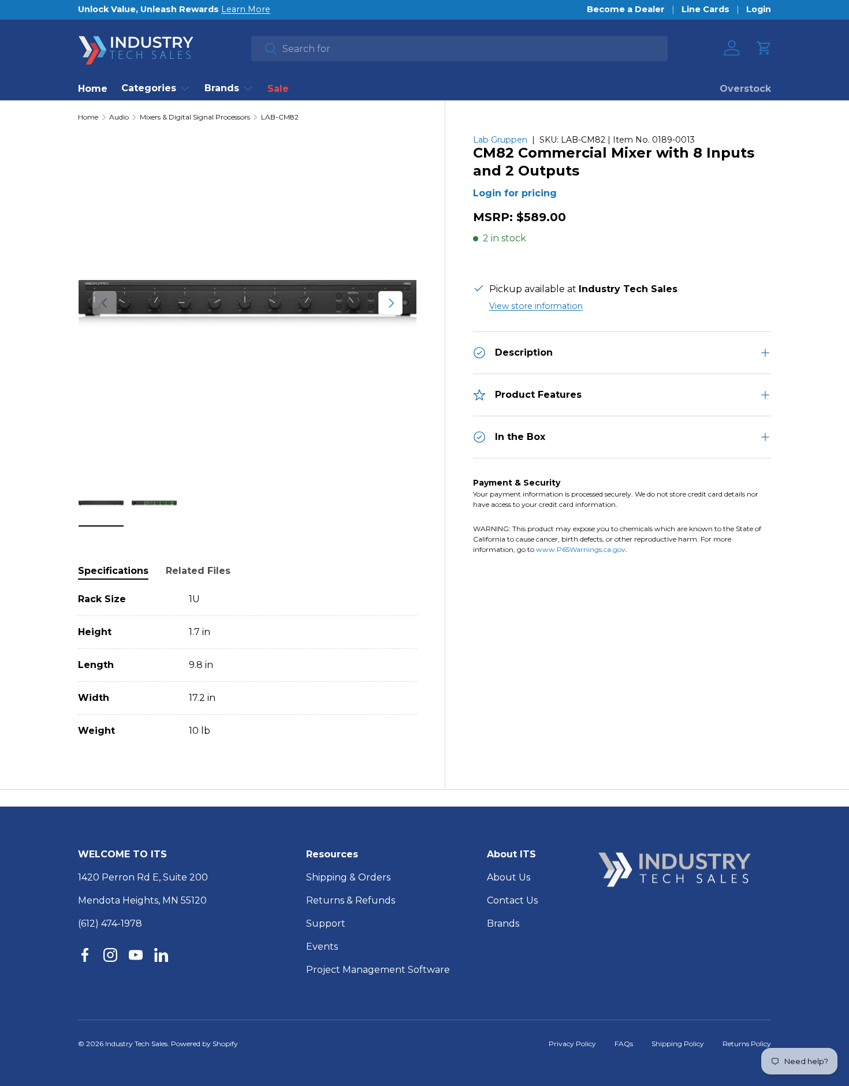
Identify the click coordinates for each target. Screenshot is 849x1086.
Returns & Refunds (350, 900)
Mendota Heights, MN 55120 (142, 900)
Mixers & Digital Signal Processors (195, 117)
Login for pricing (515, 193)
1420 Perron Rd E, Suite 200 (143, 877)
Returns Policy (747, 1043)
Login (758, 9)
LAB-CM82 (280, 117)
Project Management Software (378, 969)
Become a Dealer (626, 9)
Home (92, 88)
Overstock (745, 88)
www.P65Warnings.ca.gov (580, 549)
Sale (278, 88)
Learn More (245, 9)
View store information (536, 306)
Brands (221, 88)
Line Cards (705, 9)
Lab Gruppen (500, 140)
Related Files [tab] (198, 570)
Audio (119, 117)
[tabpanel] (247, 665)
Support (325, 923)
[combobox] (459, 48)
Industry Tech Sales (136, 1043)
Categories (148, 88)
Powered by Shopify (204, 1043)
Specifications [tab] (113, 570)
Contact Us (512, 900)
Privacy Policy (572, 1043)
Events (322, 946)
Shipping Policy (677, 1043)
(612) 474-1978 (110, 923)
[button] (764, 48)
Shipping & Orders (348, 877)
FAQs (624, 1043)
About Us (508, 877)
